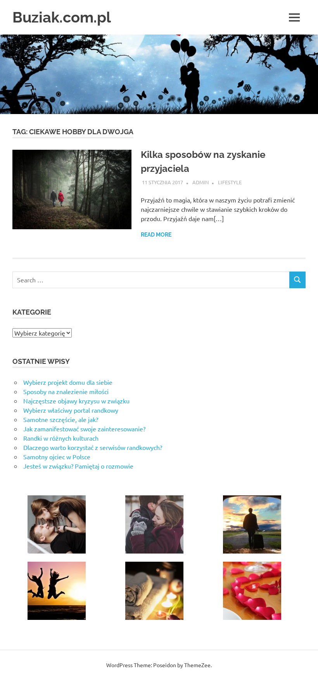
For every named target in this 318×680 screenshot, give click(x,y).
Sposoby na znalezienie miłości (66, 391)
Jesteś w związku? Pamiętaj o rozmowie (78, 466)
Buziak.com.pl (61, 17)
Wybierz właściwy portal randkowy (70, 410)
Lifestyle (230, 182)
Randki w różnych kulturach (61, 438)
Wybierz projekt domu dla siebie (67, 382)
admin (200, 182)
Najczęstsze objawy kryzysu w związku (76, 401)
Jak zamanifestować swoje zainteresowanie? (84, 429)
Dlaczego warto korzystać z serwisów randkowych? (92, 447)
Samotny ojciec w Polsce (56, 456)
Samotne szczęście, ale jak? (60, 419)
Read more (156, 235)
